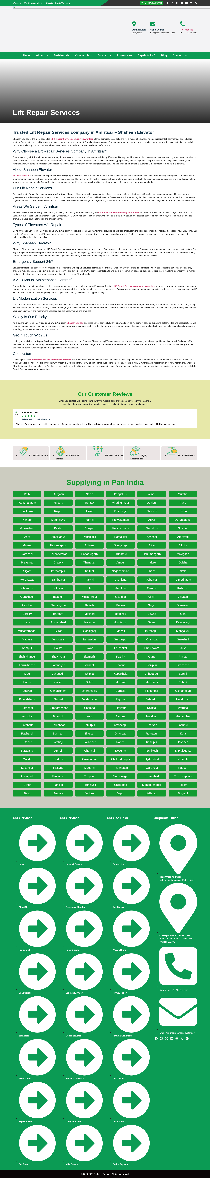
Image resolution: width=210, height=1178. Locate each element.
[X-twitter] (177, 3)
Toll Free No (186, 30)
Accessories (124, 55)
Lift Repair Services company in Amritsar (72, 139)
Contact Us (180, 55)
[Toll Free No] (182, 23)
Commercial (83, 55)
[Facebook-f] (167, 3)
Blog (164, 55)
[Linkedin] (171, 1038)
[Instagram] (172, 3)
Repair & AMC (146, 55)
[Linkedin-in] (181, 3)
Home (26, 55)
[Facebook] (156, 1038)
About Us (42, 55)
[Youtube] (186, 3)
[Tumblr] (191, 3)
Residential (61, 55)
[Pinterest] (196, 3)
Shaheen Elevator (21, 175)
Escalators (104, 55)
